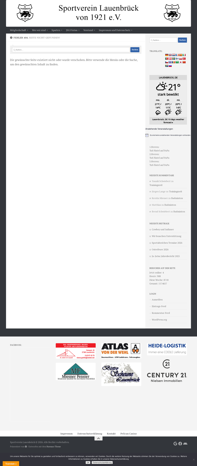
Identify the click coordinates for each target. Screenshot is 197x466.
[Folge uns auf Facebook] (180, 444)
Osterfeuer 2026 (160, 249)
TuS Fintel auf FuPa (159, 150)
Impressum (66, 433)
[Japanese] (180, 62)
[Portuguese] (166, 58)
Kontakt (111, 433)
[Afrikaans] (166, 66)
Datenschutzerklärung (89, 433)
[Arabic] (177, 62)
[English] (170, 55)
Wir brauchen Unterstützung (166, 236)
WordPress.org (159, 319)
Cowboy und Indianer (163, 229)
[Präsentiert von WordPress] (26, 447)
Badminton (177, 198)
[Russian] (170, 66)
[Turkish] (184, 58)
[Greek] (170, 62)
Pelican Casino (128, 433)
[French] (177, 55)
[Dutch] (173, 55)
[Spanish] (180, 55)
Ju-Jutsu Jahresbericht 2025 (166, 256)
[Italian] (184, 55)
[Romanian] (173, 62)
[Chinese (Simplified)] (184, 62)
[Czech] (166, 62)
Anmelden (157, 299)
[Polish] (180, 58)
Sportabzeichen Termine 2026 (167, 242)
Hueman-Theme (54, 446)
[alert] (168, 135)
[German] (166, 55)
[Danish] (170, 58)
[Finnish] (177, 58)
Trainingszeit (156, 185)
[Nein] (193, 459)
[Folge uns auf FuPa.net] (185, 444)
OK (88, 462)
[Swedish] (173, 58)
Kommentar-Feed (161, 312)
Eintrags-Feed (159, 306)
